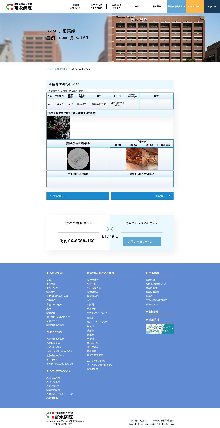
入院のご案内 (53, 377)
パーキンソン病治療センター (101, 364)
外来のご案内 (54, 332)
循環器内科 (93, 296)
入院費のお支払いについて (59, 394)
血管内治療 (151, 287)
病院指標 (51, 300)
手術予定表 (52, 287)
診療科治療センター (76, 6)
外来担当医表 (53, 343)
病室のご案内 (53, 390)
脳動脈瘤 (150, 279)
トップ (48, 69)
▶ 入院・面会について (58, 371)
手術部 (90, 338)
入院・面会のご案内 (116, 6)
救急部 (90, 334)
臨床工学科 (93, 342)
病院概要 (51, 292)
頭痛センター (93, 368)
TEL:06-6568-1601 (62, 424)
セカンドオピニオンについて (60, 363)
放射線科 (91, 308)
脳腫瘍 (149, 296)
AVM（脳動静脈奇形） (156, 283)
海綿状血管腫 (152, 292)
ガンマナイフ (152, 304)
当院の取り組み (54, 304)
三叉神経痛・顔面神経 (156, 300)
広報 (48, 308)
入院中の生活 (53, 381)
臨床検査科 (93, 346)
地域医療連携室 (175, 6)
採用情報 (157, 6)
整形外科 (91, 283)
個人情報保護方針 (163, 420)
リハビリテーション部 (97, 322)
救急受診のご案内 (55, 355)
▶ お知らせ (152, 311)
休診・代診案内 (53, 347)
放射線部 (91, 351)
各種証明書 (52, 359)
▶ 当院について (55, 273)
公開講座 (51, 312)
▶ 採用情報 (152, 319)
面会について (52, 385)
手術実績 (51, 283)
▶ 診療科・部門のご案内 (100, 273)
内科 (89, 300)
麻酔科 (90, 304)
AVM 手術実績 (61, 69)
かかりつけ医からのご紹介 (59, 351)
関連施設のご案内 (55, 325)
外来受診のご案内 (55, 339)
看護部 (90, 318)
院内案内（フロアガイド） (58, 316)
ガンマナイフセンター (97, 360)
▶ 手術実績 (152, 273)
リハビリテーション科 (97, 312)
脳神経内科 (93, 292)
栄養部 (90, 326)
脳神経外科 (93, 279)
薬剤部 (90, 330)
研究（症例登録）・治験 (57, 296)
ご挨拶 (49, 279)
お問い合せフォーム (140, 241)
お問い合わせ (194, 6)
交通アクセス (52, 320)
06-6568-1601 (82, 240)
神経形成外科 (94, 287)
